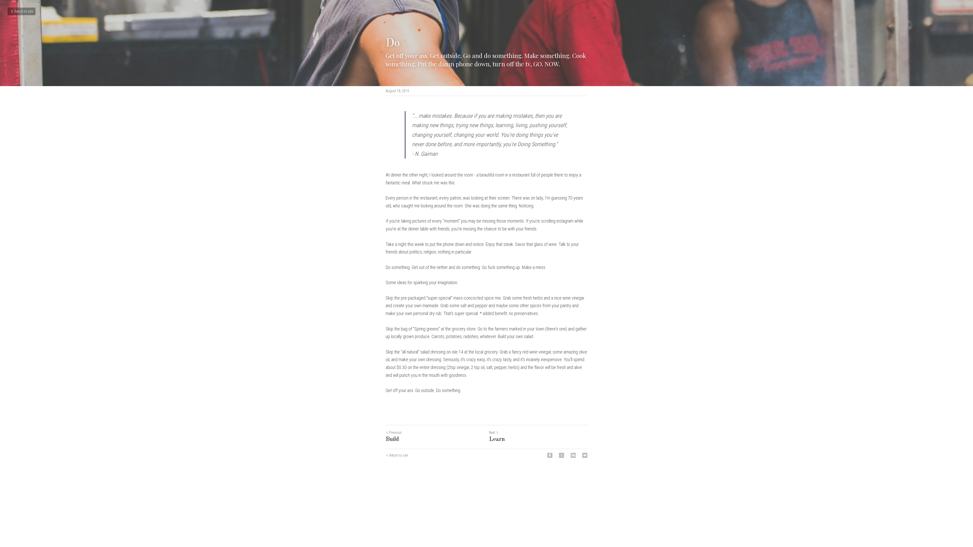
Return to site (23, 11)
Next (492, 433)
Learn (497, 439)
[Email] (584, 455)
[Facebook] (549, 455)
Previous (395, 433)
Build (392, 439)
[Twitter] (561, 455)
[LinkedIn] (573, 455)
